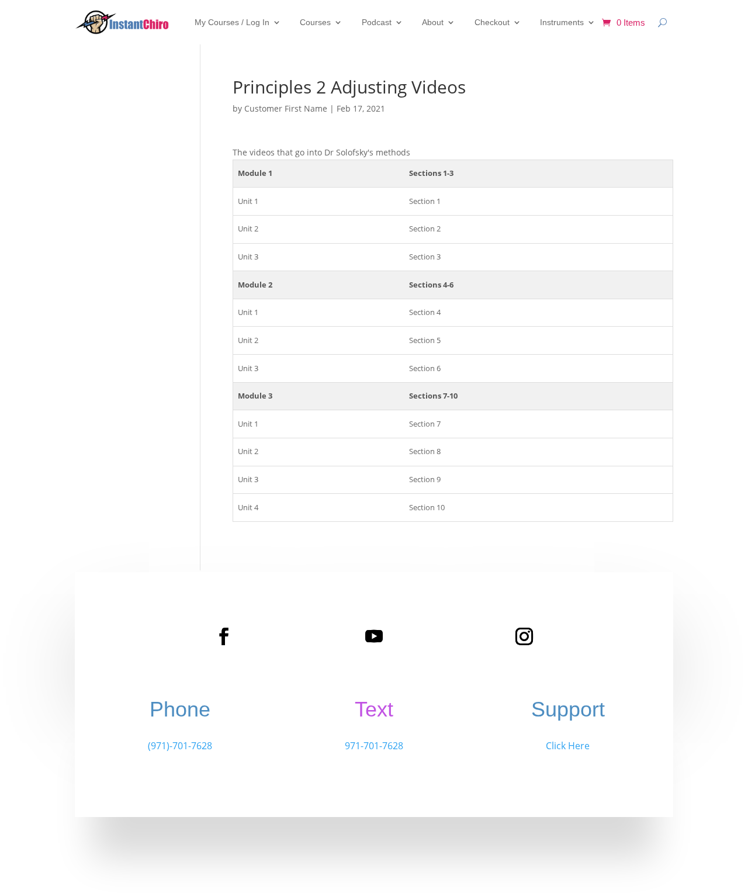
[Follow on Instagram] (524, 636)
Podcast (377, 22)
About (433, 22)
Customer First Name (285, 108)
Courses (315, 22)
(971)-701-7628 (180, 745)
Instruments (562, 22)
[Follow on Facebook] (223, 636)
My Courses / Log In (232, 22)
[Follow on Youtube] (374, 636)
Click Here (568, 745)
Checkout (492, 22)
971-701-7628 (374, 745)
